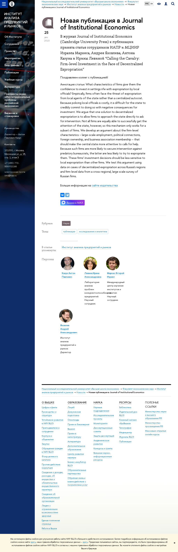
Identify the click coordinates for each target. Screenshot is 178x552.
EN (152, 3)
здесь (33, 542)
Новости (80, 392)
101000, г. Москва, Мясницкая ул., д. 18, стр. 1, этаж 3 (15, 154)
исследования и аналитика (93, 231)
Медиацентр (125, 432)
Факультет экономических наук (138, 388)
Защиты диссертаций (104, 435)
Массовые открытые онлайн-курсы (155, 432)
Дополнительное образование (76, 447)
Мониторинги (100, 423)
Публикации (125, 441)
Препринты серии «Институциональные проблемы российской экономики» (17, 100)
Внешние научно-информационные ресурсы (103, 456)
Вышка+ (71, 428)
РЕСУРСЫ (125, 402)
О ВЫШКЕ (48, 402)
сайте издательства (105, 185)
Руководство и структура (49, 413)
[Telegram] (67, 195)
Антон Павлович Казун (15, 136)
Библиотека (125, 407)
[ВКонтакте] (62, 195)
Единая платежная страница (51, 522)
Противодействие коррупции (51, 466)
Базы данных (12, 65)
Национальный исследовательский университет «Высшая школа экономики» (80, 388)
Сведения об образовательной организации (51, 498)
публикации (69, 231)
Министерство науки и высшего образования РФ (155, 415)
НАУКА (98, 402)
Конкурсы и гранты (103, 448)
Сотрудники (12, 43)
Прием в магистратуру (74, 435)
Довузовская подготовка (74, 413)
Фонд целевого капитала (50, 458)
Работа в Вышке (49, 528)
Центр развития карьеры (76, 456)
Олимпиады (73, 419)
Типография (125, 427)
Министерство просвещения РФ (154, 424)
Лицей (71, 407)
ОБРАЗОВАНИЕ (77, 402)
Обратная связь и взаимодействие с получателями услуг (78, 481)
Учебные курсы (13, 79)
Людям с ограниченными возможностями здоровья (50, 510)
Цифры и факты (49, 407)
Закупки (45, 443)
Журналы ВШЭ (126, 436)
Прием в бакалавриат (78, 424)
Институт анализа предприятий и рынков (86, 247)
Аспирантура (12, 86)
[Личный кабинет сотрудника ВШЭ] (165, 4)
